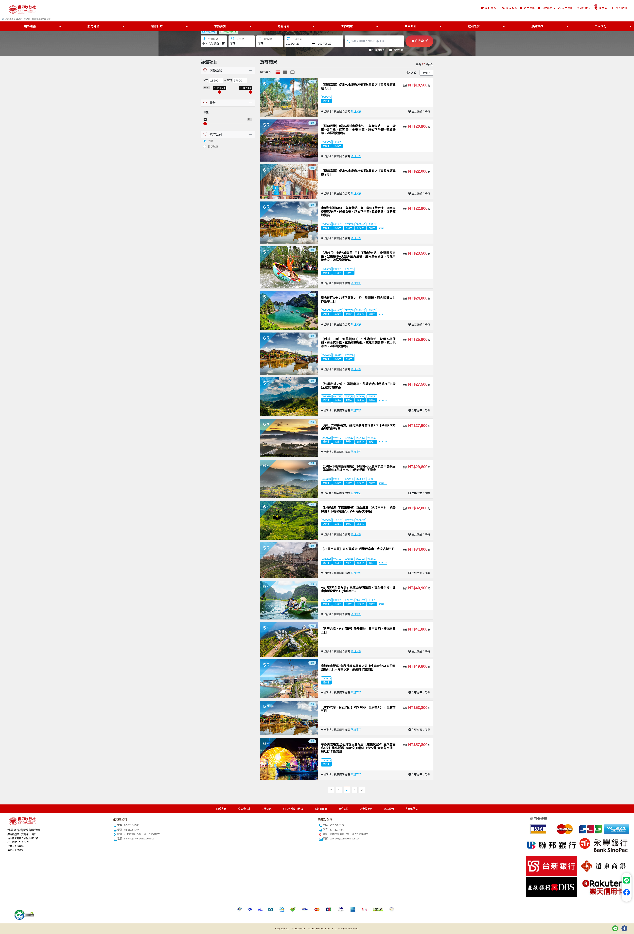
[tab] (277, 72)
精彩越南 (30, 26)
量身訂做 (582, 8)
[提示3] (590, 828)
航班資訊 (356, 111)
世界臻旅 (347, 26)
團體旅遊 (210, 31)
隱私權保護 (244, 808)
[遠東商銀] (603, 865)
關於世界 (221, 808)
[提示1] (538, 828)
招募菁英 (343, 808)
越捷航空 (213, 146)
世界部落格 (411, 808)
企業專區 (529, 8)
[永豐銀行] (603, 844)
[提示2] (564, 828)
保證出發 (398, 50)
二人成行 (601, 26)
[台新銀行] (551, 865)
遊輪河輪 (284, 26)
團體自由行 (230, 31)
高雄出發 (547, 8)
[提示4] (616, 828)
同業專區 (567, 8)
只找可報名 (378, 50)
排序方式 (411, 72)
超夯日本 (157, 26)
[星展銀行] (551, 886)
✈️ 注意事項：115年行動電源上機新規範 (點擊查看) (26, 19)
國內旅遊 (511, 8)
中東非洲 (410, 26)
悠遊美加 (220, 26)
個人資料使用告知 (293, 808)
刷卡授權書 (366, 808)
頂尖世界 (537, 26)
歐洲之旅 (474, 26)
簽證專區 (490, 8)
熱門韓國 (93, 26)
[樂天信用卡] (603, 886)
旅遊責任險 (321, 808)
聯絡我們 (389, 808)
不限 (210, 140)
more (381, 228)
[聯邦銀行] (551, 844)
